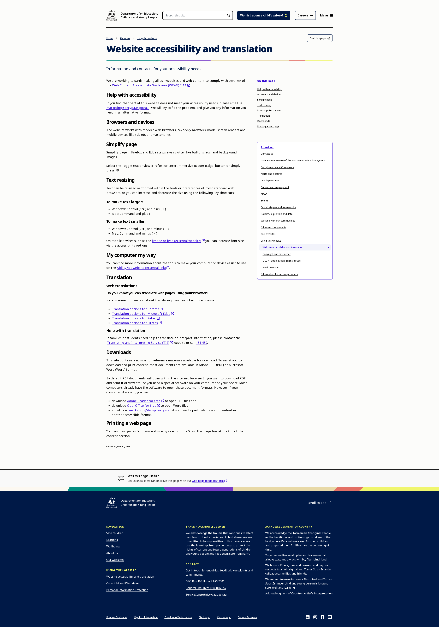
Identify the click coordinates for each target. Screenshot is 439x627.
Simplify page (264, 99)
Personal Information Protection (127, 590)
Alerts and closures (271, 173)
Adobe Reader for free (143, 401)
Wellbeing (113, 546)
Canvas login (224, 617)
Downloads (263, 121)
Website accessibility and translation (283, 247)
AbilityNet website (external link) (141, 268)
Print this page (318, 38)
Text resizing (264, 105)
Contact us (267, 153)
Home (109, 38)
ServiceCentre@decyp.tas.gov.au (206, 594)
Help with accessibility (269, 89)
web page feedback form (208, 481)
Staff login (204, 617)
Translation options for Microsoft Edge (141, 314)
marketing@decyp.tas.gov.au (127, 108)
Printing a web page (268, 126)
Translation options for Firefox (135, 323)
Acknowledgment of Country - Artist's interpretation (299, 593)
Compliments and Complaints (277, 167)
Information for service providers (279, 274)
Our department (270, 180)
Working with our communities (278, 220)
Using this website (147, 38)
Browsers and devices (269, 94)
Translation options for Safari (134, 318)
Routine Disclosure (116, 617)
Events (264, 200)
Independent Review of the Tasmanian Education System (293, 160)
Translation (263, 115)
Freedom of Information (178, 617)
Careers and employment (275, 187)
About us (125, 38)
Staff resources (271, 267)
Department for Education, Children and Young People (139, 15)
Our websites (268, 234)
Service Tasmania (247, 617)
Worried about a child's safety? (261, 15)
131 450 (201, 343)
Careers (303, 15)
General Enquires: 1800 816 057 (206, 588)
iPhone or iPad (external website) (176, 241)
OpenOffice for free (141, 405)
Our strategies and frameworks (278, 207)
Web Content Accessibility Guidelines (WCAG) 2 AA (149, 85)
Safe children (114, 533)
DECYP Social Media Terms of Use (282, 260)
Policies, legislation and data (277, 214)
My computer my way (269, 110)
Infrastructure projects (273, 227)
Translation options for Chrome (135, 309)
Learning (112, 540)
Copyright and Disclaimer (276, 254)
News (264, 193)
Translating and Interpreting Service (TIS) (138, 343)
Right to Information (146, 617)
